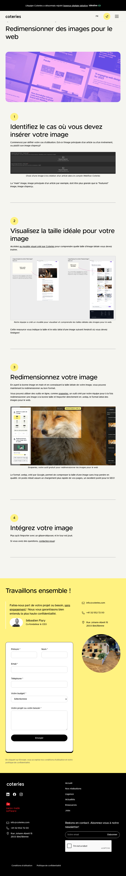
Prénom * (15, 649)
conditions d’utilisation (54, 760)
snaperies (63, 394)
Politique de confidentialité (49, 866)
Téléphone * (17, 679)
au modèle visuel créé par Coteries (37, 247)
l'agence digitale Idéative (75, 6)
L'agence (69, 794)
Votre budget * (18, 693)
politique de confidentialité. (18, 763)
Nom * (44, 649)
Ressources (71, 805)
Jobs (67, 811)
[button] (97, 16)
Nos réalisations (73, 789)
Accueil (68, 783)
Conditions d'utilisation (22, 866)
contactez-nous (46, 541)
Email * (14, 664)
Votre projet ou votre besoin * (26, 708)
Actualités (70, 800)
